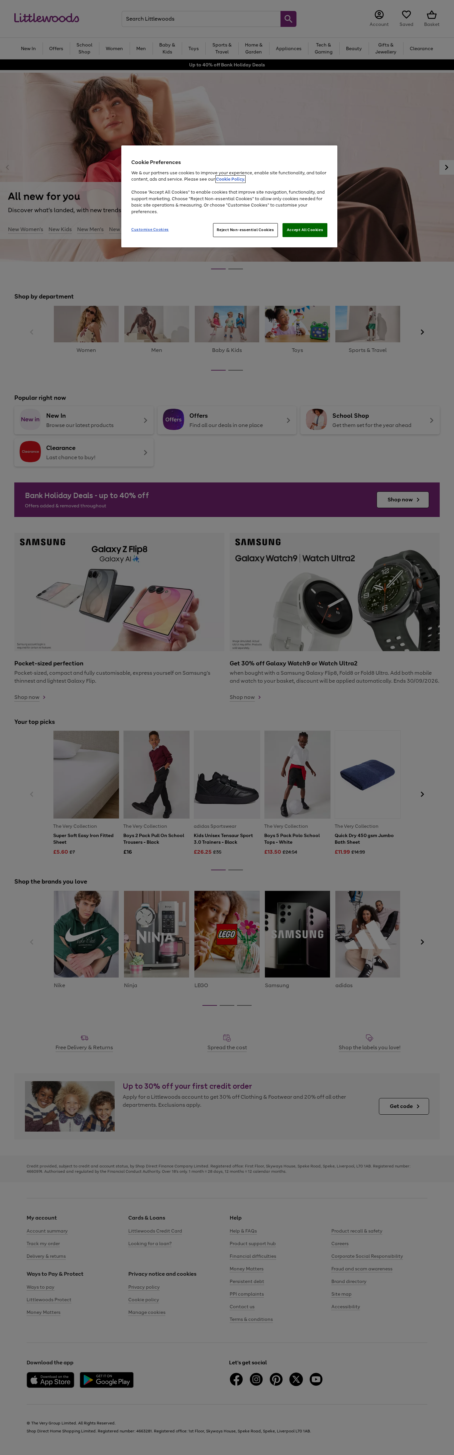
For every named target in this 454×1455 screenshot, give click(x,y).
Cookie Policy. (230, 179)
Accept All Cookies (305, 229)
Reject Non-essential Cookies (245, 229)
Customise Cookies (150, 229)
